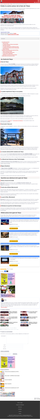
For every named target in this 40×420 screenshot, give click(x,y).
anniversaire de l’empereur (18, 120)
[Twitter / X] (35, 2)
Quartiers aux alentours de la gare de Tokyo (10, 50)
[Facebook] (34, 2)
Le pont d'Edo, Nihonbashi (8, 53)
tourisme (12, 329)
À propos (20, 411)
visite (15, 329)
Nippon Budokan (6, 48)
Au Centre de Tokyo (5, 41)
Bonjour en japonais (8, 383)
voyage (17, 329)
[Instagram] (36, 2)
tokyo (9, 329)
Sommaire (3, 38)
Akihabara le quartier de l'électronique (10, 54)
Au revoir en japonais (8, 379)
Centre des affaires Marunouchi (8, 52)
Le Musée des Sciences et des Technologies (11, 47)
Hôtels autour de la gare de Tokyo (8, 55)
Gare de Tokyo (5, 43)
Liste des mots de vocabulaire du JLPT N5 (11, 371)
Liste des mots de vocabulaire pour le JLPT (12, 387)
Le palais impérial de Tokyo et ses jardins (10, 44)
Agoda (15, 33)
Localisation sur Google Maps (15, 226)
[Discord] (38, 2)
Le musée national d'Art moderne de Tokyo (11, 46)
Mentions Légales (20, 402)
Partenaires (20, 409)
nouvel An (10, 120)
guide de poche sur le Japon (13, 34)
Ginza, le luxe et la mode (7, 51)
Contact (20, 413)
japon (7, 329)
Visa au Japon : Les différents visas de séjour (12, 375)
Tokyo (4, 329)
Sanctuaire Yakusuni (6, 45)
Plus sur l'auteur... (4, 307)
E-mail (4, 346)
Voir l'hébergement (13, 228)
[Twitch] (37, 2)
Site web (4, 348)
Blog (2, 329)
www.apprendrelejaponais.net (26, 415)
